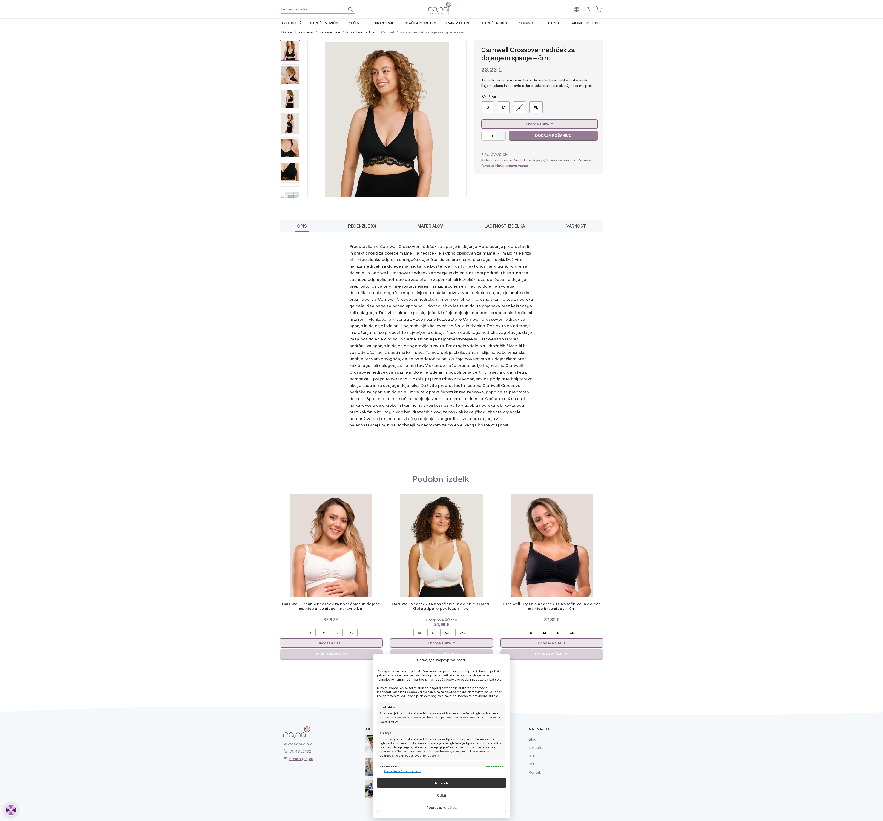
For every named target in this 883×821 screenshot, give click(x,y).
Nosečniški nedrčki (360, 32)
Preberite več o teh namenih (402, 771)
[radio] (487, 107)
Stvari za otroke (459, 23)
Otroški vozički (324, 23)
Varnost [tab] (576, 226)
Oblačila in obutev (419, 23)
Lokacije (535, 747)
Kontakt (536, 772)
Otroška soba (495, 23)
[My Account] (588, 9)
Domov (286, 32)
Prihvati (441, 783)
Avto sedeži (292, 23)
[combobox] (318, 9)
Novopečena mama (511, 165)
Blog (532, 739)
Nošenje (356, 23)
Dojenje (506, 159)
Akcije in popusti (587, 23)
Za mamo (525, 23)
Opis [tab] (302, 226)
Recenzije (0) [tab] (362, 226)
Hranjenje (384, 23)
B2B (532, 755)
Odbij (441, 795)
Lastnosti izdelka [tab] (505, 226)
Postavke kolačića (441, 807)
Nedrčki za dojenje (529, 159)
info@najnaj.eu (301, 758)
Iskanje (350, 9)
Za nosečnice (329, 32)
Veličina (489, 96)
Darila (554, 23)
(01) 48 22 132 (300, 751)
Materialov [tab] (430, 226)
